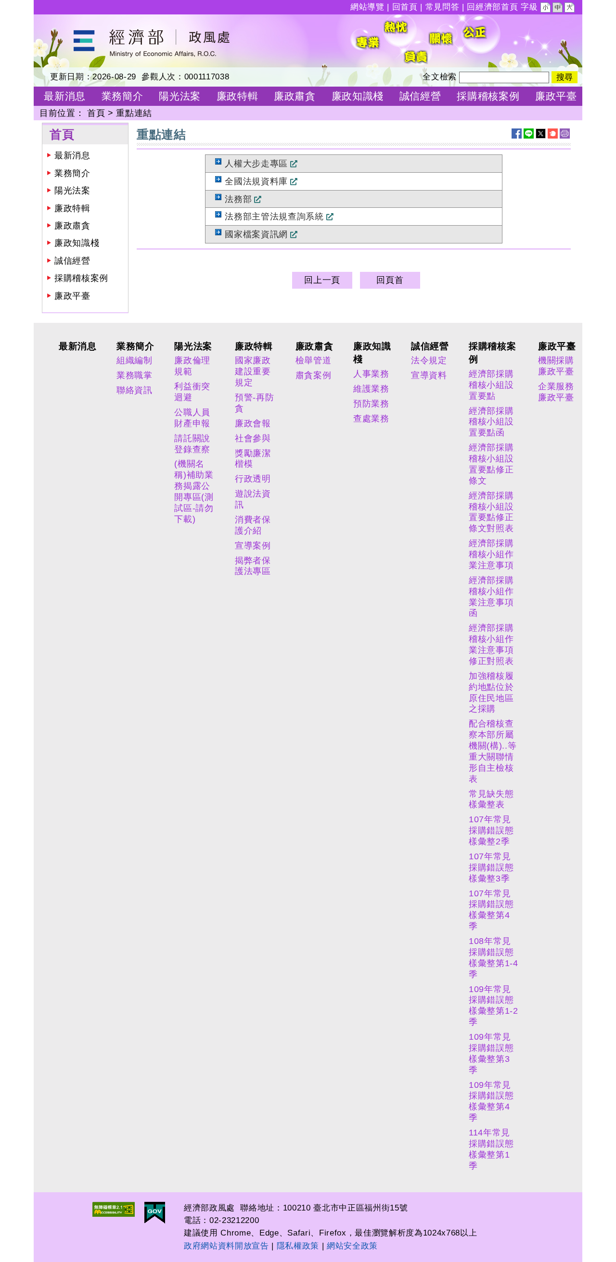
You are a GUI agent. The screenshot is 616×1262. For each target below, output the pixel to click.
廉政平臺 (72, 296)
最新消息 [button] (65, 96)
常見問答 (442, 7)
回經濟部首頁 (492, 7)
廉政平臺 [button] (556, 96)
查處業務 (371, 418)
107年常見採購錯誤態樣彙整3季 (491, 867)
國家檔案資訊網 (256, 234)
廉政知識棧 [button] (358, 96)
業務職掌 (134, 375)
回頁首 (389, 280)
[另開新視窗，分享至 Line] (529, 133)
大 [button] (570, 9)
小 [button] (546, 9)
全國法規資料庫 (256, 181)
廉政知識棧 (76, 243)
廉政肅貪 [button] (295, 96)
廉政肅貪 (72, 225)
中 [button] (558, 9)
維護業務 (371, 389)
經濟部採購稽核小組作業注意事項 (491, 554)
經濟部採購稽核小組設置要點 (491, 385)
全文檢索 (440, 76)
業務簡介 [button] (122, 96)
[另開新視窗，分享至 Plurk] (553, 133)
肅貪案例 (313, 375)
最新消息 (72, 155)
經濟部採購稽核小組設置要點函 (491, 422)
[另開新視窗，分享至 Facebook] (517, 133)
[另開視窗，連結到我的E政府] (154, 1213)
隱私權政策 (298, 1245)
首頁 (96, 113)
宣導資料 (429, 375)
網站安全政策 (352, 1245)
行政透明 (253, 479)
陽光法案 (72, 190)
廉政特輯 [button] (237, 96)
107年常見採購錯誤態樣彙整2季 (491, 830)
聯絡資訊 (134, 390)
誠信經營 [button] (420, 96)
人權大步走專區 (256, 163)
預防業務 (371, 403)
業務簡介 (72, 173)
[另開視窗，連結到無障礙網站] (113, 1209)
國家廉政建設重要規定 (253, 371)
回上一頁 (322, 280)
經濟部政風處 (61, 20)
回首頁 (405, 7)
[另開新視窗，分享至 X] (541, 133)
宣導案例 (253, 545)
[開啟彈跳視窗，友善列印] (565, 133)
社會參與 (253, 438)
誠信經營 (72, 261)
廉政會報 (253, 423)
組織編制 (134, 360)
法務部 (238, 199)
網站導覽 (367, 7)
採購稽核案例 (81, 278)
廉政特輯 (72, 208)
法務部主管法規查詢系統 (274, 216)
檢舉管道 (313, 360)
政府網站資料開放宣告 (226, 1245)
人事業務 (371, 374)
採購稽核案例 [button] (488, 96)
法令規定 (429, 360)
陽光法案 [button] (180, 96)
